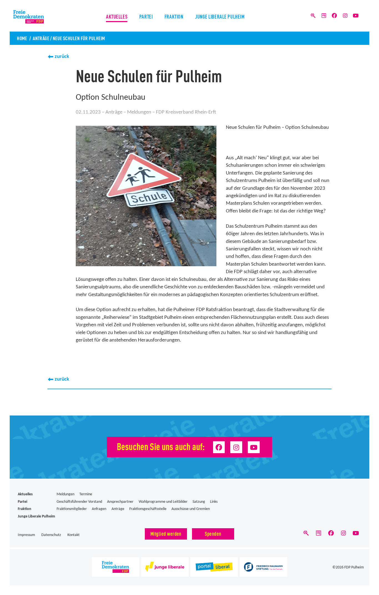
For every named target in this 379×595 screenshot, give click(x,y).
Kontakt (73, 535)
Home (22, 38)
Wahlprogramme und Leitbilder (163, 502)
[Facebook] (334, 16)
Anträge (41, 38)
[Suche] (313, 16)
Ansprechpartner (120, 502)
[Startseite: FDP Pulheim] (43, 17)
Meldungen (139, 112)
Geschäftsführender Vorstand (79, 502)
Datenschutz (51, 535)
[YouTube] (356, 16)
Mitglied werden (165, 533)
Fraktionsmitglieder (72, 509)
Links (214, 502)
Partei (146, 16)
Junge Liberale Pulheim (220, 16)
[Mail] (324, 16)
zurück (62, 56)
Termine (85, 494)
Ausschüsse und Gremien (190, 509)
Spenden (213, 533)
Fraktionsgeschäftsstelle (147, 509)
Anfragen (99, 509)
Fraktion (174, 16)
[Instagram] (345, 16)
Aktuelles (116, 16)
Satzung (199, 502)
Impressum (26, 535)
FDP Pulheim (354, 567)
